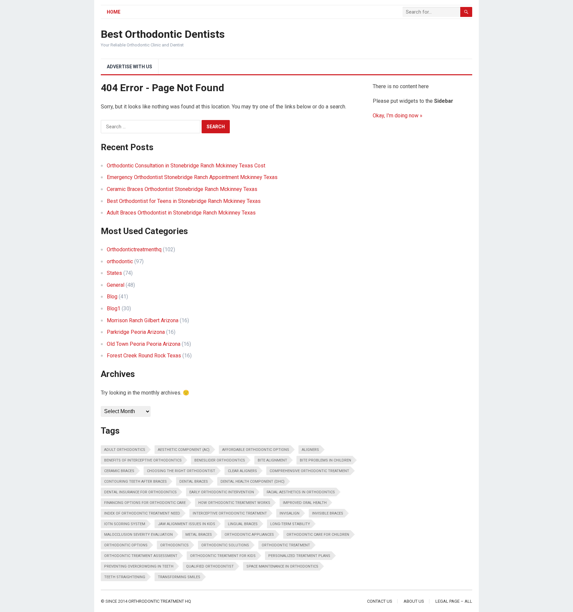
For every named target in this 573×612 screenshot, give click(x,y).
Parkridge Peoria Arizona (136, 332)
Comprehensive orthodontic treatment (309, 471)
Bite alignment (272, 460)
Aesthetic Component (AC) (184, 450)
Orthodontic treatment (286, 545)
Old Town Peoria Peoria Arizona (143, 344)
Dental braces (193, 481)
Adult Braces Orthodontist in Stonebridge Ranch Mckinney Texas (181, 213)
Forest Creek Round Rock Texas (144, 355)
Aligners (310, 450)
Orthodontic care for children (317, 534)
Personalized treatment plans (299, 556)
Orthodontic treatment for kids (223, 556)
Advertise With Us (129, 66)
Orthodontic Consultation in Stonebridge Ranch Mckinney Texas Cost (186, 165)
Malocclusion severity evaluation (138, 534)
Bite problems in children (325, 460)
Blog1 (113, 308)
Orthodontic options (126, 545)
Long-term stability (290, 524)
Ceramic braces (119, 471)
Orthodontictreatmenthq (134, 249)
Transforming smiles (179, 577)
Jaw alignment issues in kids (186, 524)
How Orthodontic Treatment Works (234, 503)
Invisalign (289, 513)
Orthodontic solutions (225, 545)
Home (113, 12)
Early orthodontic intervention (221, 492)
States (114, 273)
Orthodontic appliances (249, 534)
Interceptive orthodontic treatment (230, 513)
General (115, 285)
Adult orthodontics (124, 450)
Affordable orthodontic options (255, 450)
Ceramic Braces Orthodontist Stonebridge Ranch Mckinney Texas (182, 189)
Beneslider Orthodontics (219, 460)
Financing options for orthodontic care (145, 503)
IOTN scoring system (124, 524)
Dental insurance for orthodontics (140, 492)
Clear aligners (242, 471)
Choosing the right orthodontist (181, 471)
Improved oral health (305, 503)
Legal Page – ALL (453, 601)
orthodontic (120, 261)
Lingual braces (243, 524)
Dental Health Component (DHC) (253, 481)
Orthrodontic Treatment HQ (159, 601)
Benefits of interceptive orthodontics (143, 460)
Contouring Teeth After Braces (135, 481)
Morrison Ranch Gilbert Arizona (142, 320)
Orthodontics (174, 545)
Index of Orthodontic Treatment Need (142, 513)
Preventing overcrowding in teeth (138, 566)
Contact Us (379, 601)
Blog (112, 296)
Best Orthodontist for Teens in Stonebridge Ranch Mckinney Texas (184, 201)
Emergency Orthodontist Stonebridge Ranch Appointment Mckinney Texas (192, 177)
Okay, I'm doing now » (397, 115)
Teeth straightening (124, 577)
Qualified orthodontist (210, 566)
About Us (414, 601)
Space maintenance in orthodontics (282, 566)
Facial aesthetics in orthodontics (301, 492)
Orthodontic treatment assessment (140, 556)
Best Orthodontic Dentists (163, 34)
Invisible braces (327, 513)
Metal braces (198, 534)
